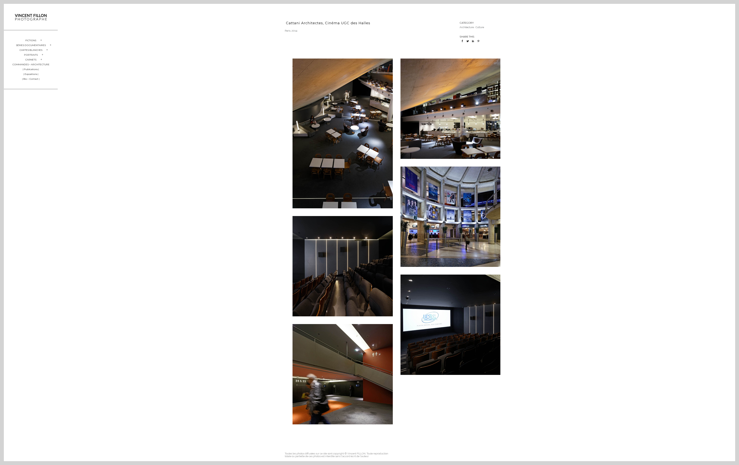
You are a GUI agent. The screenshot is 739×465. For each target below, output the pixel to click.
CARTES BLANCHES (30, 50)
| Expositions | (30, 74)
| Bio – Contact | (30, 78)
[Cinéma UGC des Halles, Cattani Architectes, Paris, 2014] (343, 133)
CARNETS (30, 59)
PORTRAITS (31, 54)
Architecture (467, 27)
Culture (480, 27)
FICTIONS (30, 40)
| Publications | (31, 69)
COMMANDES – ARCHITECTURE (30, 64)
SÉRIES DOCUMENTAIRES (31, 45)
